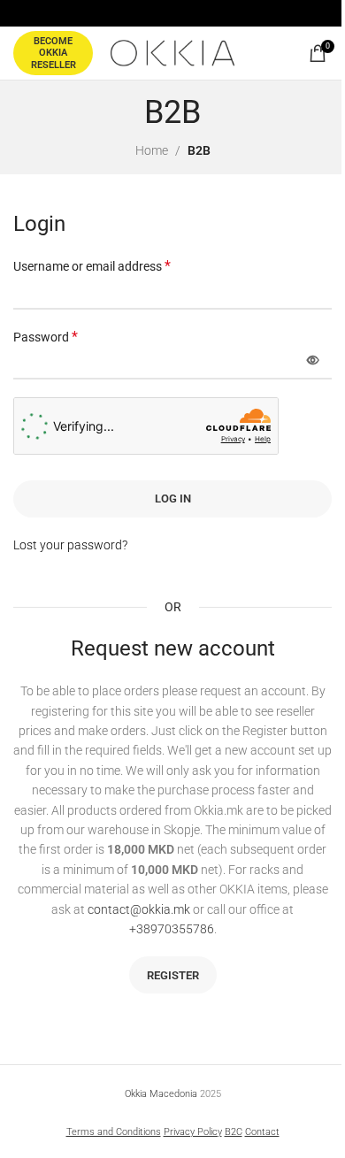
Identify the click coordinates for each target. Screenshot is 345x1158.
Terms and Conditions (113, 1132)
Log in (173, 498)
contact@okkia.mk (139, 909)
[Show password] (313, 361)
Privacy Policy (193, 1132)
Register (173, 975)
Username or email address (92, 265)
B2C (233, 1132)
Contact (262, 1132)
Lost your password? (70, 545)
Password (45, 336)
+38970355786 (171, 929)
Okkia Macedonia (161, 1094)
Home (151, 150)
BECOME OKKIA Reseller (53, 52)
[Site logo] (172, 52)
